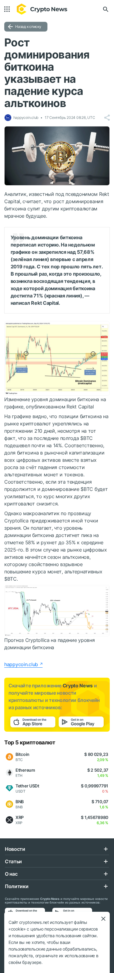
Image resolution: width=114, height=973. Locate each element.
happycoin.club (21, 664)
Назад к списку (28, 26)
